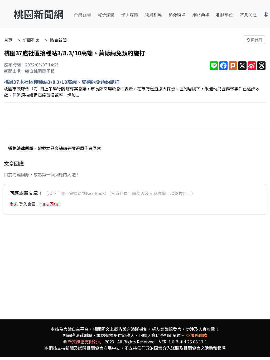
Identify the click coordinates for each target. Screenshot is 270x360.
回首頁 (256, 39)
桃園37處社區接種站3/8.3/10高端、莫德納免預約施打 (61, 81)
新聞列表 (31, 40)
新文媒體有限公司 (85, 341)
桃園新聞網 (39, 14)
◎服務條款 (196, 335)
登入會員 (28, 204)
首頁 (8, 40)
